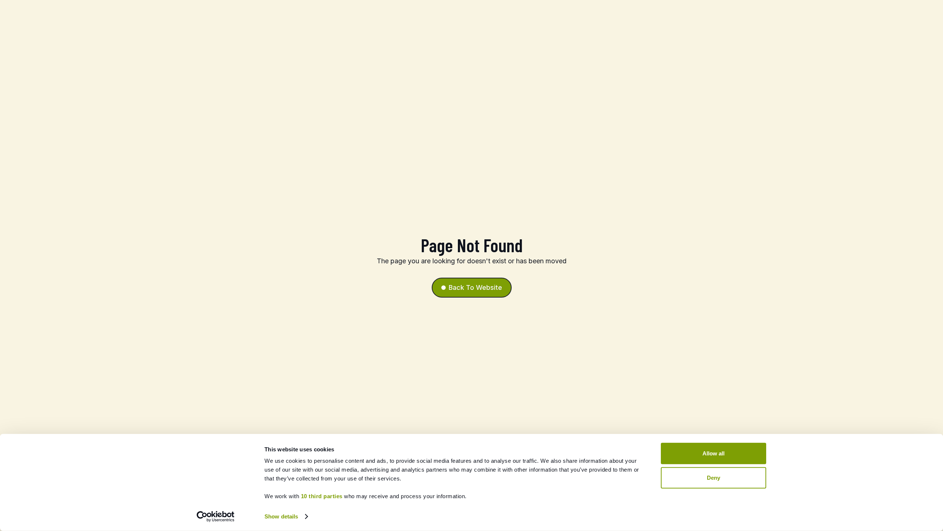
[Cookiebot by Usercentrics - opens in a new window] (215, 516)
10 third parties (322, 496)
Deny (713, 477)
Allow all (713, 453)
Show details (281, 516)
